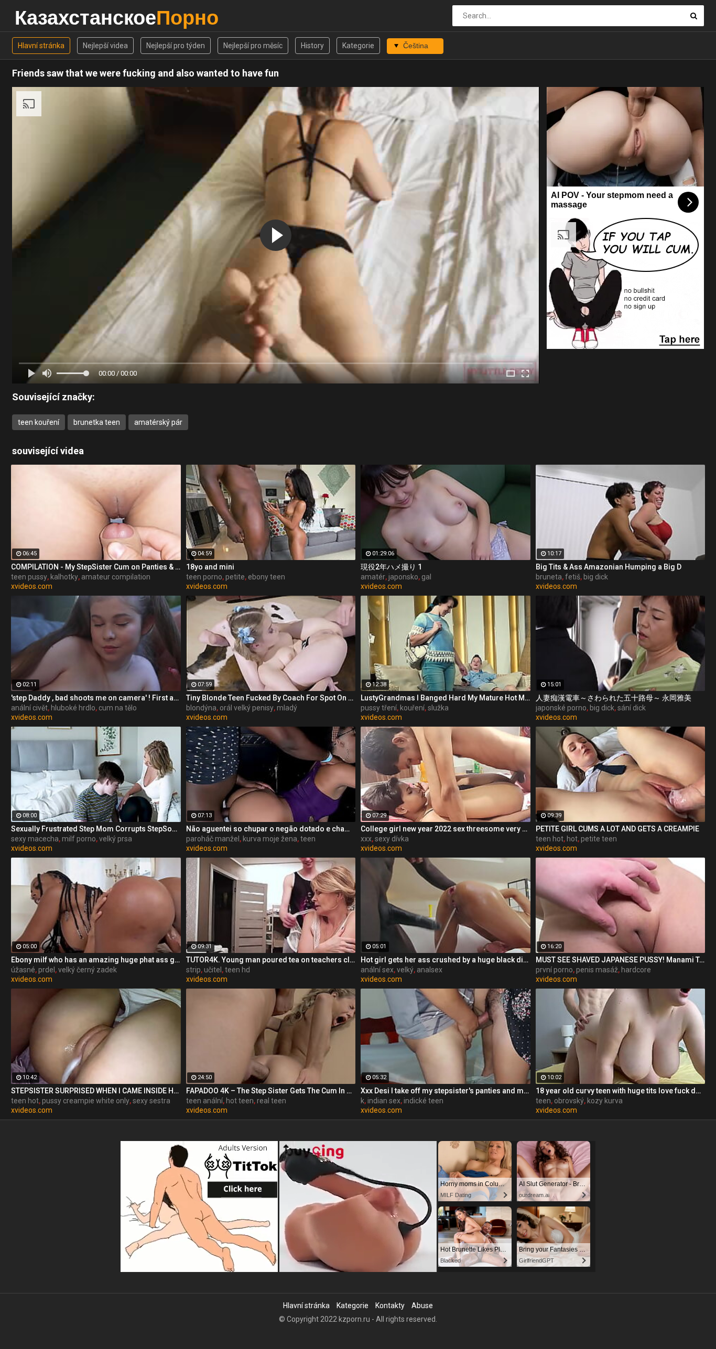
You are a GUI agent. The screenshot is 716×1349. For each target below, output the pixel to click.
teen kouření (38, 422)
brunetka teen (96, 422)
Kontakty (390, 1305)
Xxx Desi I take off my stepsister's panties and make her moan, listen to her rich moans (445, 1091)
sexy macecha (35, 839)
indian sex (383, 1100)
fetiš (572, 577)
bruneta (549, 577)
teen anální (204, 1100)
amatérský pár (158, 422)
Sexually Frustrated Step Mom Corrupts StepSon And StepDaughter (96, 829)
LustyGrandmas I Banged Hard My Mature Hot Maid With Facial (445, 698)
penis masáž (597, 970)
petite (235, 577)
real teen (271, 1100)
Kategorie (358, 45)
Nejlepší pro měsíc (253, 45)
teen (308, 839)
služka (438, 708)
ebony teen (266, 577)
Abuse (422, 1305)
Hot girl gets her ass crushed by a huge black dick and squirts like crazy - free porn (445, 960)
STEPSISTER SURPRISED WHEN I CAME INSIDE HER (96, 1091)
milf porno (79, 839)
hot (572, 839)
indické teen (423, 1100)
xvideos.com (31, 586)
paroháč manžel (213, 839)
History (312, 45)
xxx (366, 839)
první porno (554, 970)
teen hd (237, 970)
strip (193, 970)
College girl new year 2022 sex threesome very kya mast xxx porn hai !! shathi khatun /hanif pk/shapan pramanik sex (445, 829)
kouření (412, 708)
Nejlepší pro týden (175, 45)
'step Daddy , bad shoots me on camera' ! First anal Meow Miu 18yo (96, 698)
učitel (213, 970)
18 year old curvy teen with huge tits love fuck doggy (621, 1091)
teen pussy (29, 577)
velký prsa (115, 839)
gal (426, 577)
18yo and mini (210, 567)
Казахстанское (42, 17)
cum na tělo (118, 708)
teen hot (549, 839)
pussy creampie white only (85, 1100)
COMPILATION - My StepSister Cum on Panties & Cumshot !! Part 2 (96, 567)
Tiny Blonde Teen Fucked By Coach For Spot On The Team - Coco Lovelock (271, 698)
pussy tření (379, 708)
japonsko (403, 577)
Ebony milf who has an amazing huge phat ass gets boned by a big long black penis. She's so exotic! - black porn (96, 960)
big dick (595, 577)
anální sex (377, 970)
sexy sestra (151, 1100)
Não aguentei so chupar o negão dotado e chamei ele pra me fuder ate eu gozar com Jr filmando (271, 829)
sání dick (631, 708)
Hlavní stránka (41, 45)
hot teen (240, 1100)
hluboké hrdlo (73, 708)
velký (405, 970)
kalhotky (64, 577)
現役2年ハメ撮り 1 (391, 567)
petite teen (599, 839)
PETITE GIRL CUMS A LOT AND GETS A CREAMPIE (617, 829)
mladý (287, 708)
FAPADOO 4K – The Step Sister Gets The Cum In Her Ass (271, 1091)
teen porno (204, 577)
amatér (373, 577)
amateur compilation (115, 577)
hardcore (636, 970)
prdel (46, 970)
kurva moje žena (270, 839)
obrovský (569, 1100)
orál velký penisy (247, 708)
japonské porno (561, 708)
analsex (429, 970)
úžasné (23, 970)
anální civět (29, 708)
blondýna (201, 708)
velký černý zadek (87, 970)
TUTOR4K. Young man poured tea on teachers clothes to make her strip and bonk (271, 960)
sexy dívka (392, 839)
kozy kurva (605, 1100)
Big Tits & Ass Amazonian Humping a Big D (608, 567)
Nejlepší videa (105, 45)
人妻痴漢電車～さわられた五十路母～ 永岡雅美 (613, 698)
